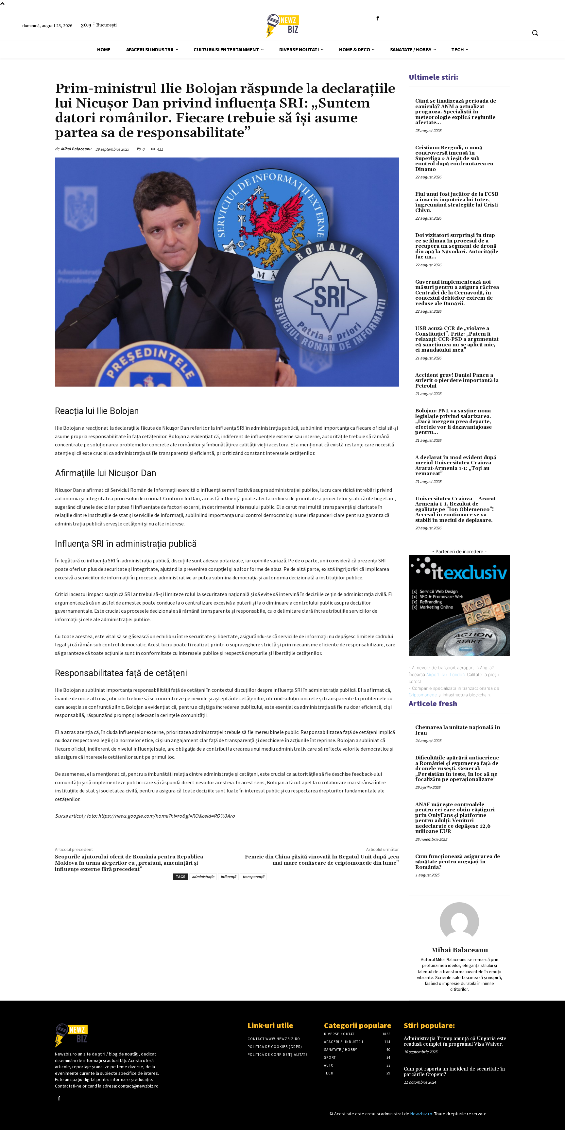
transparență (253, 876)
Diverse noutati (70, 74)
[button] (535, 33)
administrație (203, 876)
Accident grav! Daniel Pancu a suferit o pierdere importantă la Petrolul (457, 380)
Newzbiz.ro (421, 1114)
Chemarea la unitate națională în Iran (457, 730)
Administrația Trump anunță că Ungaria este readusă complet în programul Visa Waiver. (455, 1041)
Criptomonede (423, 694)
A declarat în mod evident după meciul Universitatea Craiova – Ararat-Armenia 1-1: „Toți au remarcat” (455, 466)
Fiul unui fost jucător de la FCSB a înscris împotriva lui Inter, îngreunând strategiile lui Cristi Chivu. (456, 202)
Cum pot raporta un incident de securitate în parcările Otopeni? (454, 1072)
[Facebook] (378, 18)
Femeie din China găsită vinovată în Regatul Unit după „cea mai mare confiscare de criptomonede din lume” (322, 860)
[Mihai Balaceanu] (459, 921)
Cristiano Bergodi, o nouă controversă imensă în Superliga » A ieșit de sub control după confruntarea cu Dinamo (454, 159)
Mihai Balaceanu (76, 149)
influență (228, 876)
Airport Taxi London (445, 674)
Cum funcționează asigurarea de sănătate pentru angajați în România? (457, 862)
